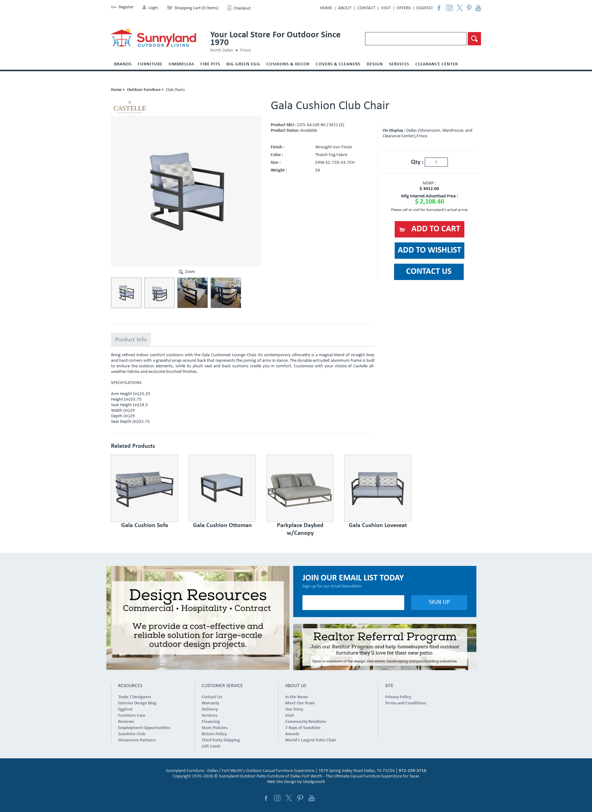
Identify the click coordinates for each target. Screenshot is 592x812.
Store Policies (215, 728)
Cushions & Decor (288, 64)
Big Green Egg (243, 64)
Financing (211, 721)
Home (326, 8)
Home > (118, 90)
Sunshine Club (131, 734)
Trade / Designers (134, 697)
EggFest (425, 8)
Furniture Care (132, 715)
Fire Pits (210, 64)
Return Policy (214, 734)
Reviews (126, 721)
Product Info (131, 340)
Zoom (190, 272)
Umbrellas (181, 64)
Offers (404, 8)
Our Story (294, 709)
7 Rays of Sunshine (303, 728)
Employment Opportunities (144, 728)
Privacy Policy (398, 697)
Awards (292, 734)
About (345, 8)
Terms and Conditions (405, 703)
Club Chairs (175, 90)
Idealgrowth (314, 782)
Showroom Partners (137, 740)
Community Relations (305, 721)
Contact (366, 8)
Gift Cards (211, 746)
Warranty (210, 703)
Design (375, 64)
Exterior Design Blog (137, 703)
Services (399, 64)
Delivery (210, 709)
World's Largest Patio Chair (310, 740)
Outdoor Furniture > (145, 90)
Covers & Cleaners (338, 64)
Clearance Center (436, 64)
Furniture (150, 64)
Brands (123, 64)
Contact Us (212, 697)
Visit (386, 8)
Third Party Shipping (221, 740)
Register (126, 7)
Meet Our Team (300, 703)
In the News (296, 697)
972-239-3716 (412, 771)
